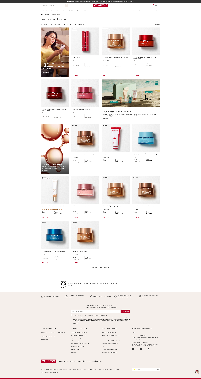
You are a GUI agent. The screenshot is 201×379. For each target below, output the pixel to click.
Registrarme (46, 72)
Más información (72, 285)
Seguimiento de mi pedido (79, 332)
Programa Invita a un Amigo (110, 343)
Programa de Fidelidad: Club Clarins (112, 341)
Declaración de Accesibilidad (49, 372)
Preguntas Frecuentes (77, 346)
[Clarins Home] (101, 5)
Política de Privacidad (94, 369)
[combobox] (146, 369)
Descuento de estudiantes (109, 352)
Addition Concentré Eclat (48, 336)
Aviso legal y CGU (108, 369)
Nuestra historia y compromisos (111, 335)
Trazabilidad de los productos (110, 338)
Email (133, 332)
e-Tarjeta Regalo (76, 341)
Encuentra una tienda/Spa (109, 349)
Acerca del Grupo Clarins (109, 332)
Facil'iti (117, 369)
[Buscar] (66, 5)
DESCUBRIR (45, 170)
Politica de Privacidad (100, 315)
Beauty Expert (75, 349)
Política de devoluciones (78, 335)
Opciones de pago (76, 338)
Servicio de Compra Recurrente (80, 343)
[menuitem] (153, 5)
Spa (103, 346)
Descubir (105, 118)
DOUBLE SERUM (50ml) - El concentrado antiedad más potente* (53, 333)
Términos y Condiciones (79, 369)
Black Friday (44, 339)
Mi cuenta (74, 352)
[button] (197, 372)
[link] (131, 100)
